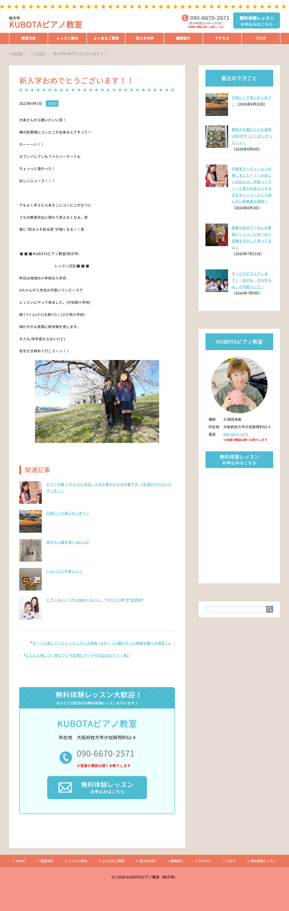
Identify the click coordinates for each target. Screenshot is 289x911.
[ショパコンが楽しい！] (30, 588)
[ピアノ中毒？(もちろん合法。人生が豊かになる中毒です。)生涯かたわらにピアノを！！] (30, 501)
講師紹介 (183, 38)
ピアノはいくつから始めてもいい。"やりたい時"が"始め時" (95, 600)
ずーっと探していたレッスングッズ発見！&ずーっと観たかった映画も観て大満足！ (100, 643)
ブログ (260, 38)
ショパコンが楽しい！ (64, 571)
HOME (20, 861)
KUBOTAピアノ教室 (45, 23)
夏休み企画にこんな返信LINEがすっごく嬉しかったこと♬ (252, 136)
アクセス (222, 38)
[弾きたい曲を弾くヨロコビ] (30, 559)
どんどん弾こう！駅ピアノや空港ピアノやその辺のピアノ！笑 (76, 655)
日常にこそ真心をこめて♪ (68, 513)
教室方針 (28, 38)
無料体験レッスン (263, 861)
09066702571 (209, 18)
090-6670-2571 (106, 753)
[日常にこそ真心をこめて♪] (30, 530)
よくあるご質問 (106, 38)
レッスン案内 (67, 38)
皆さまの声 (145, 38)
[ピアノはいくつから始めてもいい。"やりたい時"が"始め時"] (30, 616)
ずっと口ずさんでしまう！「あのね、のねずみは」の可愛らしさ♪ (251, 280)
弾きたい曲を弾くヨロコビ (68, 542)
